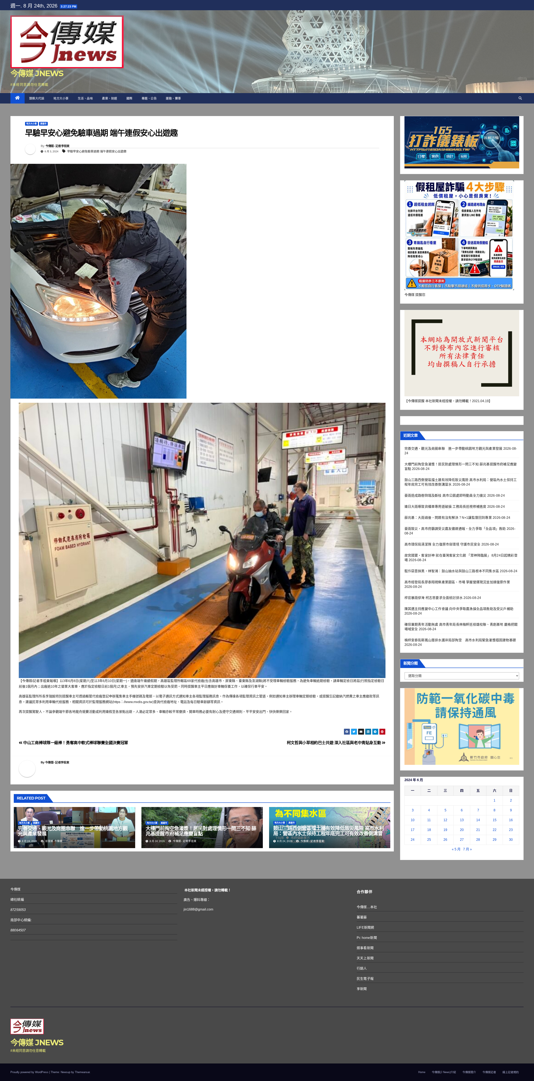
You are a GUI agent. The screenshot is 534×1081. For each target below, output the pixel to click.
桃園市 (36, 823)
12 (445, 820)
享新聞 (362, 989)
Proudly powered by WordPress (29, 1072)
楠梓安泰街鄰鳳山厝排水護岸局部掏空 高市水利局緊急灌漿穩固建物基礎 (460, 640)
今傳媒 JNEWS (36, 73)
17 (412, 830)
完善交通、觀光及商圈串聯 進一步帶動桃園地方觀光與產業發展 (72, 831)
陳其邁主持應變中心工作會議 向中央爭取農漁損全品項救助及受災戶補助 (459, 609)
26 (445, 839)
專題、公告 (149, 98)
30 (511, 839)
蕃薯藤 (362, 917)
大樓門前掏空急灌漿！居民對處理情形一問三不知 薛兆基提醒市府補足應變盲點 (201, 831)
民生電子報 (365, 978)
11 (429, 820)
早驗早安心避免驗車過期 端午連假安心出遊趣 (96, 151)
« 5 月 (456, 849)
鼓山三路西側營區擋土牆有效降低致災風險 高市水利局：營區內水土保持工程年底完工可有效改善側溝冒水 (328, 833)
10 (412, 820)
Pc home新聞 (367, 938)
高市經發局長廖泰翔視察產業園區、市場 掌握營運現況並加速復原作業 (457, 582)
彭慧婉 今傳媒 (53, 841)
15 (494, 820)
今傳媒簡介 (469, 1072)
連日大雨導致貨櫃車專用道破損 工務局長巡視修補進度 (445, 506)
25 (429, 839)
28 (478, 839)
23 (511, 830)
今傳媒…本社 (367, 907)
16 (511, 820)
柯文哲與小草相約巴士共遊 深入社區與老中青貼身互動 (334, 743)
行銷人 (362, 968)
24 (412, 839)
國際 (129, 98)
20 (462, 830)
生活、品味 (85, 98)
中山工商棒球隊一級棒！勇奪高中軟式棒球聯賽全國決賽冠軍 (75, 743)
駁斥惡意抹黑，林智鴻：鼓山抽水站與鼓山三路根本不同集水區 (451, 571)
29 (494, 839)
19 (445, 830)
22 (494, 830)
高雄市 (43, 123)
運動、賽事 (173, 98)
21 (478, 830)
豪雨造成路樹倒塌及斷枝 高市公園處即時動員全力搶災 (445, 495)
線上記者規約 (511, 1072)
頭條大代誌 (36, 98)
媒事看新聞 (365, 948)
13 (462, 820)
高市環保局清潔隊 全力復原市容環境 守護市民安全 (442, 544)
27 (462, 839)
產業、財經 (109, 98)
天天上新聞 (365, 958)
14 (478, 820)
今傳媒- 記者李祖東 (57, 146)
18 (429, 830)
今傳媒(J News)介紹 (444, 1072)
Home (421, 1072)
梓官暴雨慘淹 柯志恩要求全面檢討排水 (433, 598)
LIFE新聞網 (365, 927)
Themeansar (82, 1072)
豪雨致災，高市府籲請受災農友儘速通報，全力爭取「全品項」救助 (455, 528)
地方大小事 (61, 98)
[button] (520, 98)
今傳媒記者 (489, 1072)
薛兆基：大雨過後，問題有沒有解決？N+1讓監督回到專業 (448, 517)
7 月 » (467, 849)
